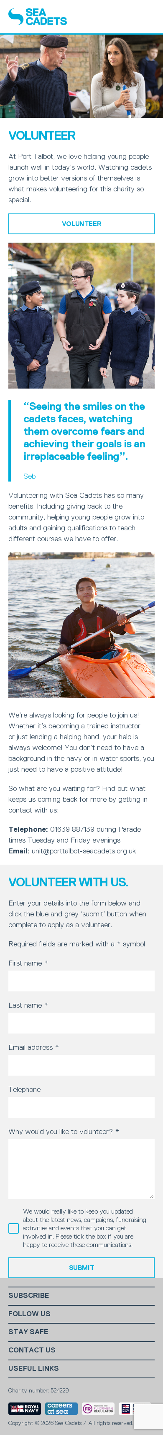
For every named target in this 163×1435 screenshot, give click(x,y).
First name (28, 963)
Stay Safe (28, 1332)
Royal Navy (24, 1408)
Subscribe (28, 1296)
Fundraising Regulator (98, 1408)
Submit (81, 1267)
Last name (28, 1005)
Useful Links (33, 1368)
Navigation (147, 16)
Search (125, 16)
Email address (33, 1047)
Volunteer (81, 223)
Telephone (24, 1089)
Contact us (32, 1350)
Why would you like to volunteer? (63, 1131)
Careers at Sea (61, 1408)
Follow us (29, 1314)
